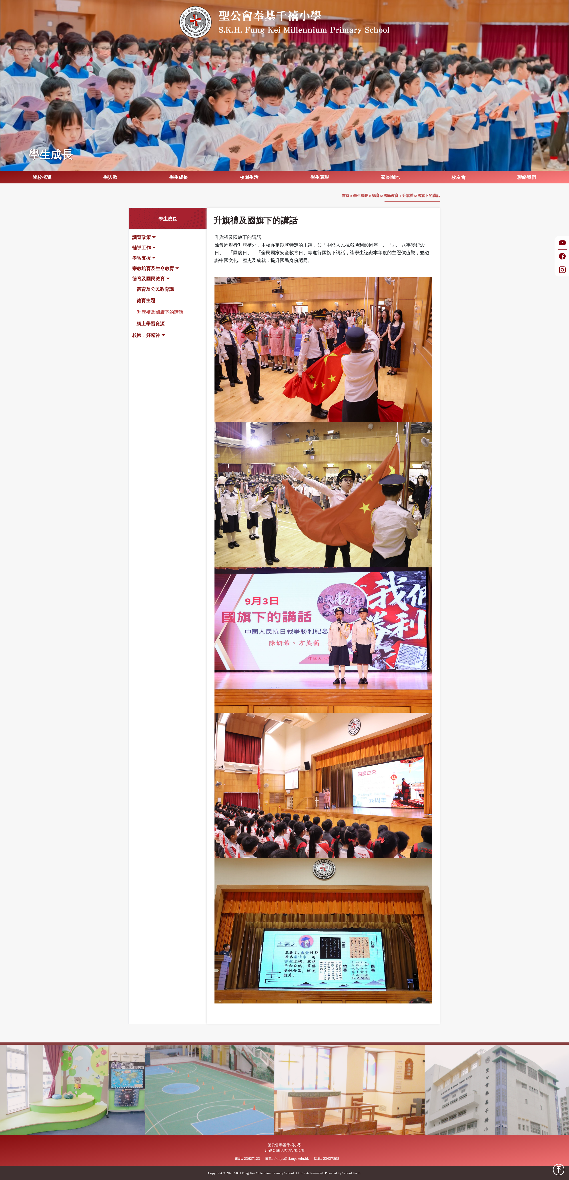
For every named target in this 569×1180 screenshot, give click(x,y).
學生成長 (360, 195)
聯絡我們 (526, 177)
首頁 (345, 195)
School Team (351, 1173)
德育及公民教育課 (155, 289)
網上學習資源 (151, 323)
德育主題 (146, 300)
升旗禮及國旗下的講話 (160, 312)
